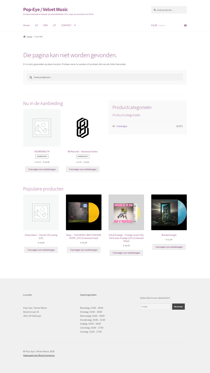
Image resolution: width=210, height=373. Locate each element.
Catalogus (122, 126)
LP (54, 25)
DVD (45, 25)
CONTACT (66, 25)
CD (36, 25)
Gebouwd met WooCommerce (39, 355)
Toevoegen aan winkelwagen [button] (42, 169)
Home (26, 25)
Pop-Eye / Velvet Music (45, 9)
